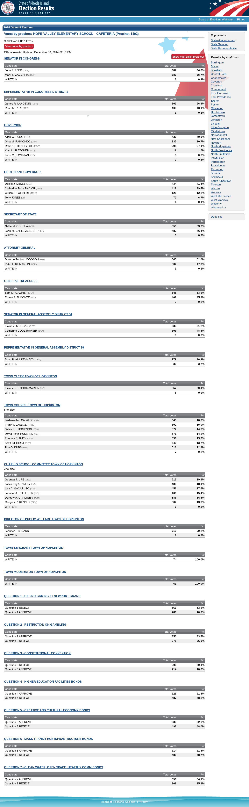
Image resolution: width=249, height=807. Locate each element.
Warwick (216, 192)
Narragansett (219, 134)
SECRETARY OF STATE (20, 214)
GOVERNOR (12, 125)
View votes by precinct (19, 46)
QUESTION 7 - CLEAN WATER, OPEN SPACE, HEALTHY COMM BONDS (53, 767)
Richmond (217, 169)
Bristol (214, 66)
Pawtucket (217, 157)
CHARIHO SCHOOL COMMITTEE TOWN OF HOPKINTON (43, 464)
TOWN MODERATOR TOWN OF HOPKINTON (35, 571)
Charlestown (218, 77)
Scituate (216, 173)
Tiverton (216, 184)
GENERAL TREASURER (21, 281)
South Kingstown (221, 180)
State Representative (224, 48)
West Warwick (219, 199)
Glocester (217, 108)
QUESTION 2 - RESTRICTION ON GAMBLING (35, 624)
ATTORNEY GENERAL (19, 247)
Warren (215, 188)
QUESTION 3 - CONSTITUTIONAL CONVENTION (37, 653)
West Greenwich (221, 196)
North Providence (221, 150)
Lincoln (215, 123)
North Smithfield (221, 153)
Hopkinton (218, 112)
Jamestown (218, 115)
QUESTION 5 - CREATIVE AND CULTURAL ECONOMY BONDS (47, 710)
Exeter (215, 100)
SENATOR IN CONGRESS (22, 58)
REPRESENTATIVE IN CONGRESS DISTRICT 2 (36, 91)
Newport (216, 142)
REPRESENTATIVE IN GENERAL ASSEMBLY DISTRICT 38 (44, 347)
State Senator (219, 44)
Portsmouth (218, 161)
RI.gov (241, 19)
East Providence (221, 96)
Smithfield (217, 176)
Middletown (218, 131)
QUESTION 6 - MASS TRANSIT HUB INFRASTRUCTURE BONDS (48, 738)
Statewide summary (223, 40)
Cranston (216, 85)
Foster (215, 104)
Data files (216, 216)
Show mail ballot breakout (188, 56)
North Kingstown (221, 146)
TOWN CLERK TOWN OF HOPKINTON (30, 376)
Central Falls (218, 74)
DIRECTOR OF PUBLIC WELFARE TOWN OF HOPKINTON (44, 519)
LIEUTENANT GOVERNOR (22, 172)
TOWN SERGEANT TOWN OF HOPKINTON (33, 547)
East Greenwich (220, 93)
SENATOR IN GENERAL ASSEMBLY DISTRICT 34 (38, 314)
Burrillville (217, 70)
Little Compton (220, 127)
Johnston (216, 119)
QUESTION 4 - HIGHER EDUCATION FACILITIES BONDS (43, 681)
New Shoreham (220, 138)
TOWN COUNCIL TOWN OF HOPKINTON (32, 405)
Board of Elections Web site (216, 19)
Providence (218, 165)
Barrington (217, 62)
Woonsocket (218, 207)
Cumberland (218, 89)
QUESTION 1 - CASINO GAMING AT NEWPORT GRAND (42, 596)
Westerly (216, 203)
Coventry (216, 81)
